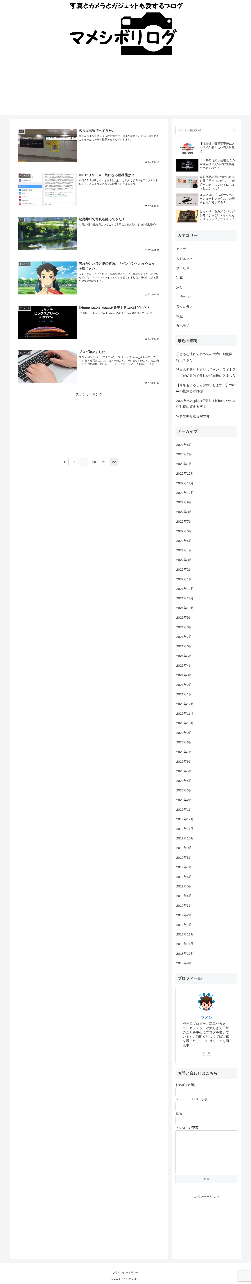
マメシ (206, 1018)
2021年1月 (184, 694)
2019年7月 (184, 867)
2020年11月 (184, 713)
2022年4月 (184, 550)
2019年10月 (185, 838)
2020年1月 (184, 809)
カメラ (181, 249)
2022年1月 (184, 579)
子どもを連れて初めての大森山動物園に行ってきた (206, 357)
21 (104, 462)
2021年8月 (184, 627)
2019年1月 (184, 925)
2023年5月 (184, 445)
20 (94, 462)
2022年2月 (184, 569)
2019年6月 (184, 877)
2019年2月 (184, 915)
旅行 (179, 287)
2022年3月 (184, 560)
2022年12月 (185, 473)
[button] (233, 130)
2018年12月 (185, 934)
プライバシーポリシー (125, 1272)
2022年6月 (184, 531)
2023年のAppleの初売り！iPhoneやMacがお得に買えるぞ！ (205, 403)
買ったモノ (184, 306)
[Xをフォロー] (204, 1053)
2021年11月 (184, 598)
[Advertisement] (125, 89)
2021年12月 (185, 589)
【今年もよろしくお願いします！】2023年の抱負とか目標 (206, 388)
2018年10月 (185, 953)
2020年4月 (184, 781)
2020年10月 (185, 723)
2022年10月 (185, 493)
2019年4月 (184, 896)
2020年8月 (184, 742)
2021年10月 (185, 608)
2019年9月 (184, 848)
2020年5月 (184, 771)
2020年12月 (185, 704)
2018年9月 (184, 963)
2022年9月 (184, 502)
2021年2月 (184, 685)
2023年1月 (184, 464)
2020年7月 (184, 752)
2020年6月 (184, 761)
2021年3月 (184, 675)
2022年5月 (184, 541)
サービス (182, 268)
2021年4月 (184, 665)
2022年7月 (184, 521)
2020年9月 (184, 733)
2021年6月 (184, 646)
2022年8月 (184, 512)
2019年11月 (184, 829)
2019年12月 (185, 819)
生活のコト (184, 297)
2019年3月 (184, 905)
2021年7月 (184, 637)
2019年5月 (184, 886)
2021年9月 (184, 617)
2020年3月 (184, 790)
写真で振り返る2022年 (193, 416)
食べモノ (182, 325)
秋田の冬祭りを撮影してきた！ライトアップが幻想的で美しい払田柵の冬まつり (206, 372)
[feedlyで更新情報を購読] (209, 1053)
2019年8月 (184, 857)
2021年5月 (184, 656)
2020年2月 (184, 800)
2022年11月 (184, 483)
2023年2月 (184, 454)
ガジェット (184, 258)
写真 (179, 277)
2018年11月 (184, 944)
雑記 (179, 316)
